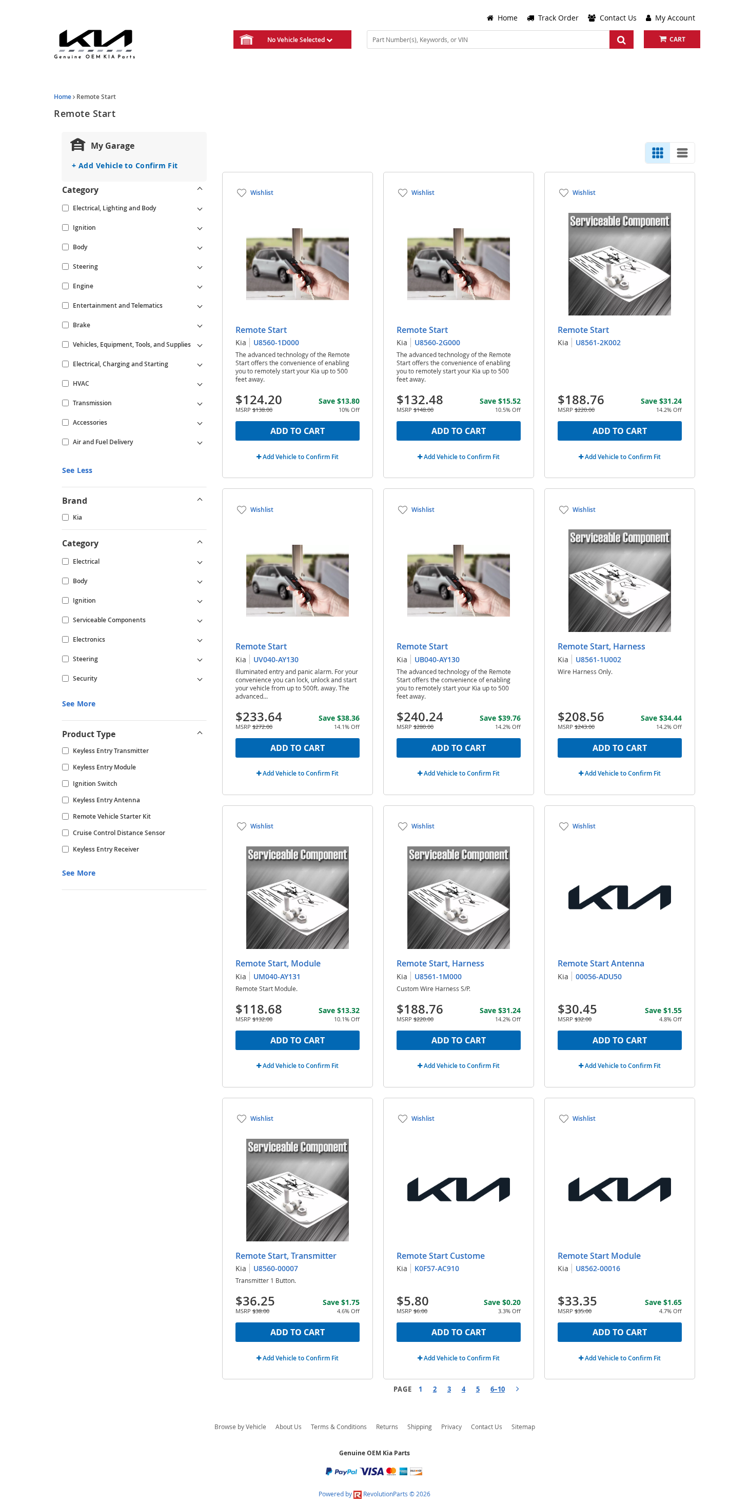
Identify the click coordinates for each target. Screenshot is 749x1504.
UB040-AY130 (437, 659)
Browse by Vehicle (240, 1426)
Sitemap (523, 1426)
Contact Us (486, 1426)
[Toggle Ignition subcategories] (200, 228)
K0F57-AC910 (437, 1268)
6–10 (497, 1389)
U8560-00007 (275, 1268)
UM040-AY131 (277, 976)
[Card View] (657, 153)
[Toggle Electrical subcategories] (200, 562)
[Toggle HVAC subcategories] (200, 384)
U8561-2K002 (598, 342)
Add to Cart (297, 431)
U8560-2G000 (437, 342)
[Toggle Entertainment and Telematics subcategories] (200, 306)
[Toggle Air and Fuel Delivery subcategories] (200, 442)
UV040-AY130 (276, 659)
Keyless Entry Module (104, 767)
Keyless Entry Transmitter (111, 750)
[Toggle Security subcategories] (200, 678)
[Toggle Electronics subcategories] (200, 640)
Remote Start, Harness (601, 646)
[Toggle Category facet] (200, 190)
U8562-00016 (598, 1268)
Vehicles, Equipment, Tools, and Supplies (132, 344)
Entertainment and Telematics (118, 305)
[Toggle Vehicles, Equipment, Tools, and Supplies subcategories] (200, 345)
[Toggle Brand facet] (200, 500)
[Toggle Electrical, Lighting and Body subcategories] (200, 208)
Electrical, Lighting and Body (114, 208)
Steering (85, 266)
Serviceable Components (109, 620)
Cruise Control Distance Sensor (119, 832)
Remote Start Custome (441, 1255)
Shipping (419, 1426)
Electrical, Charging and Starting (120, 364)
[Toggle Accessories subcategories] (200, 423)
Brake (81, 325)
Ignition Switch (95, 783)
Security (85, 678)
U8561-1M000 (438, 976)
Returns (387, 1426)
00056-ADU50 (599, 976)
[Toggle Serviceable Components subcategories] (200, 620)
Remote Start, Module (278, 963)
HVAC (81, 383)
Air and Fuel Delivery (103, 442)
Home (62, 96)
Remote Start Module (599, 1255)
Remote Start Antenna (601, 963)
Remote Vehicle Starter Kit (112, 816)
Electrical (86, 561)
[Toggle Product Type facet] (200, 734)
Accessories (90, 422)
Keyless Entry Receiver (106, 849)
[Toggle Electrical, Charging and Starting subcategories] (200, 364)
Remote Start (261, 329)
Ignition (84, 227)
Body (80, 247)
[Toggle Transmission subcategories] (200, 403)
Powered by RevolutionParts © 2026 (374, 1494)
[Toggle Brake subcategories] (200, 325)
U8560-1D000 (276, 342)
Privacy (451, 1426)
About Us (288, 1426)
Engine (83, 286)
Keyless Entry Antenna (106, 800)
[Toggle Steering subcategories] (200, 267)
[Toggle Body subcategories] (200, 247)
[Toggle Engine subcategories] (200, 286)
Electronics (89, 639)
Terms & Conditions (339, 1426)
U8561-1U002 (598, 659)
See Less (77, 470)
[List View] (682, 153)
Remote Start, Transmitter (286, 1255)
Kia (77, 517)
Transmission (92, 403)
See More (78, 703)
